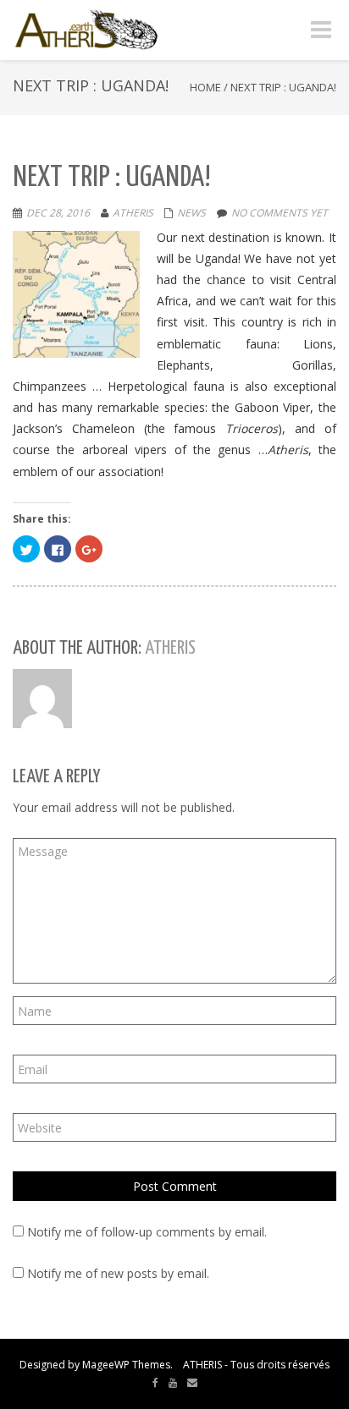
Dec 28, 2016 (58, 213)
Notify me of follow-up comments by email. (147, 1232)
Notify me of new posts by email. (118, 1273)
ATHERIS (133, 213)
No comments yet (279, 213)
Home (205, 87)
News (191, 213)
